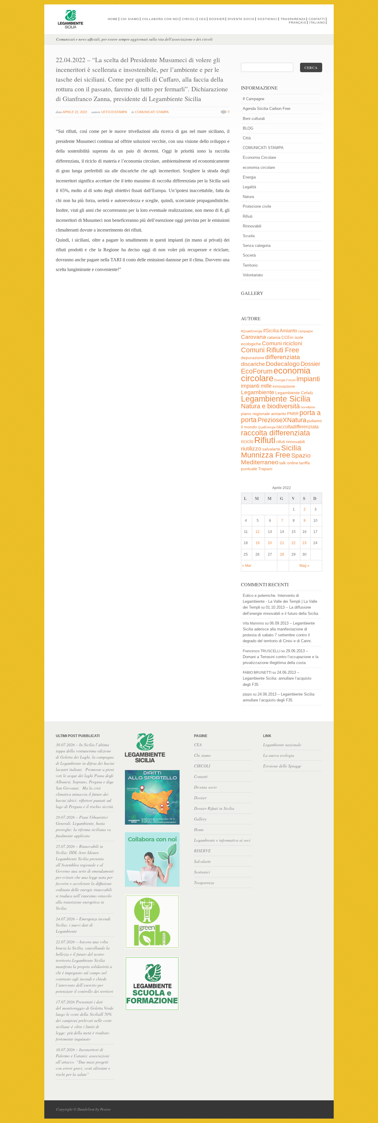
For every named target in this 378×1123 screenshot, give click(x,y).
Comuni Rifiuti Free (270, 350)
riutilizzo (251, 448)
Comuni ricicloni (282, 343)
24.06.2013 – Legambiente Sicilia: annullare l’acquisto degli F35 (277, 678)
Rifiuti (247, 216)
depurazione (252, 358)
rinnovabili (295, 442)
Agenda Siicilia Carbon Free (266, 108)
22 (293, 543)
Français (297, 22)
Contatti (317, 19)
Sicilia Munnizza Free (271, 451)
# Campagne (253, 99)
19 (257, 543)
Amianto (288, 330)
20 (270, 543)
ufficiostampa (114, 112)
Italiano (317, 22)
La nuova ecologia (278, 755)
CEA (202, 19)
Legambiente (257, 392)
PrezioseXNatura (282, 420)
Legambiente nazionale (282, 744)
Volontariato (253, 275)
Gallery (200, 819)
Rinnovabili (252, 226)
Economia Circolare (259, 157)
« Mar (246, 566)
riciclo (247, 441)
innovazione (284, 386)
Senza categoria (257, 245)
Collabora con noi (160, 19)
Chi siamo (130, 19)
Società (249, 255)
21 (282, 543)
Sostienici (268, 19)
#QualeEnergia (251, 331)
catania (274, 337)
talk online (288, 463)
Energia (249, 177)
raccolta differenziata (275, 433)
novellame (308, 407)
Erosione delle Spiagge (282, 766)
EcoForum (257, 371)
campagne (305, 331)
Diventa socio (241, 19)
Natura (248, 196)
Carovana (253, 337)
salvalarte (271, 449)
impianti (308, 379)
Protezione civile (257, 206)
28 (282, 554)
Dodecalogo (283, 363)
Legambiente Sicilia (275, 398)
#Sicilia (271, 330)
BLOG (248, 128)
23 (304, 543)
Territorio (250, 265)
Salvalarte (202, 861)
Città (247, 138)
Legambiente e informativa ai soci (222, 840)
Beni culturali (254, 118)
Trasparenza (293, 19)
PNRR (293, 414)
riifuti (280, 442)
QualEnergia (267, 427)
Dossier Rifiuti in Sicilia (214, 808)
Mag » (304, 566)
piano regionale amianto (263, 414)
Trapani (265, 469)
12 (257, 532)
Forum (291, 380)
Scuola (249, 236)
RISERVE (202, 850)
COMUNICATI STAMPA (152, 112)
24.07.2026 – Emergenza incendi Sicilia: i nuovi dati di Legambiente (83, 925)
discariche (253, 364)
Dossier (217, 19)
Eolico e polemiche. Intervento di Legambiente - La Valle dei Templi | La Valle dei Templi (280, 601)
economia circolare (259, 167)
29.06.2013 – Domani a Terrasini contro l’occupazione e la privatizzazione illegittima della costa (280, 657)
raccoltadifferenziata (297, 426)
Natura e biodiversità (270, 406)
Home (113, 19)
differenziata (282, 357)
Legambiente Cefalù (294, 393)
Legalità (249, 187)
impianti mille (256, 386)
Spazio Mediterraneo (276, 458)
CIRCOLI (189, 19)
